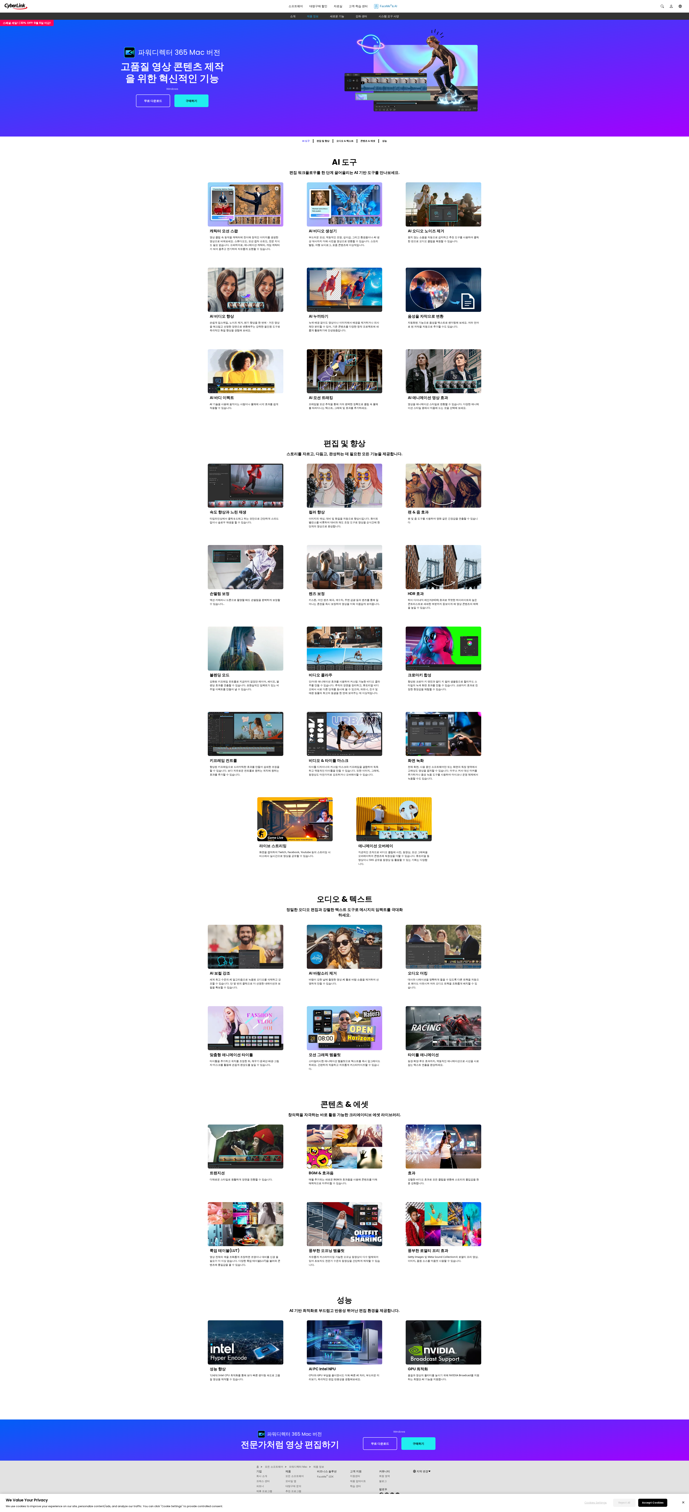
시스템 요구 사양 (389, 16)
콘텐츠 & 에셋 (367, 141)
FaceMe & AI (388, 6)
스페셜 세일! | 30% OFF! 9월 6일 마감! (27, 23)
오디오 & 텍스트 (344, 141)
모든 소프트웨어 (294, 1476)
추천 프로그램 (293, 1491)
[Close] (683, 1502)
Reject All (624, 1502)
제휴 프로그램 (264, 1491)
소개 (293, 16)
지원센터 (355, 1476)
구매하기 (191, 101)
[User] (671, 6)
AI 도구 (306, 141)
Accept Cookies (653, 1502)
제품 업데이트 (358, 1481)
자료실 (338, 6)
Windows (172, 89)
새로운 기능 (337, 16)
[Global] (680, 6)
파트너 (260, 1486)
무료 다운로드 (153, 101)
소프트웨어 (296, 6)
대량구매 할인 (318, 6)
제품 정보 (312, 16)
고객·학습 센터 (358, 6)
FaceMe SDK (325, 1476)
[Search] (662, 6)
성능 (384, 141)
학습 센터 (355, 1486)
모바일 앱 (290, 1481)
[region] (344, 1503)
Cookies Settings (595, 1502)
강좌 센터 (361, 16)
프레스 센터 (263, 1481)
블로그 (383, 1481)
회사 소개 (261, 1476)
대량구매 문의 (293, 1486)
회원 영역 (384, 1476)
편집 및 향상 (323, 141)
